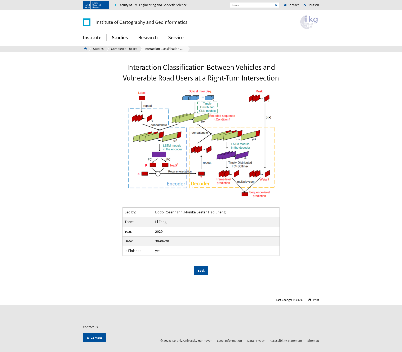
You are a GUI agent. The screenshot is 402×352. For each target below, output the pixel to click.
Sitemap (313, 340)
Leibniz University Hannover (192, 340)
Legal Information (229, 340)
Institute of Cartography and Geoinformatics (141, 22)
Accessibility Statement (286, 340)
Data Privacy (255, 340)
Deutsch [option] (313, 5)
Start (276, 5)
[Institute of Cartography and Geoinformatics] (84, 49)
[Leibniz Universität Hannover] (96, 5)
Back (201, 270)
